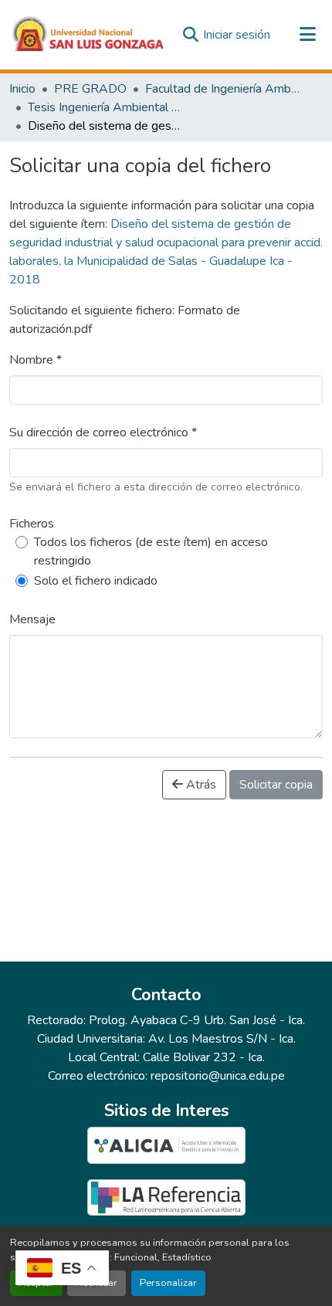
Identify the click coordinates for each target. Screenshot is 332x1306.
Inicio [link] (22, 88)
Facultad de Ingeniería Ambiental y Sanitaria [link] (222, 88)
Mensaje (32, 619)
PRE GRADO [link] (90, 88)
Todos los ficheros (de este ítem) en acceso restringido (151, 551)
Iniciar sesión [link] (236, 34)
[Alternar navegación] (307, 34)
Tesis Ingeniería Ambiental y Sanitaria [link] (105, 107)
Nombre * (35, 359)
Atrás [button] (199, 784)
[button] (88, 34)
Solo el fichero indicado (96, 580)
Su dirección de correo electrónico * (103, 432)
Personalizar (168, 1283)
